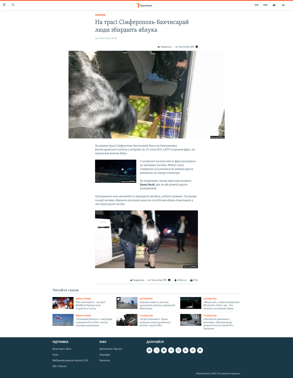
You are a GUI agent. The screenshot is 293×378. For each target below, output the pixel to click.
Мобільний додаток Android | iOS (70, 360)
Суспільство (210, 299)
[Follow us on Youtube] (164, 350)
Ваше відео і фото (61, 349)
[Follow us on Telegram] (171, 350)
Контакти (104, 360)
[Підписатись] (200, 350)
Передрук (104, 355)
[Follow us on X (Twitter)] (156, 350)
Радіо (55, 355)
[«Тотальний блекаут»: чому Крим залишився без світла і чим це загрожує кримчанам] (63, 320)
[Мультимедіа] (274, 5)
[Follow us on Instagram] (178, 350)
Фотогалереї (146, 299)
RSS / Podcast (59, 366)
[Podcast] (193, 350)
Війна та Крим (83, 299)
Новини (100, 15)
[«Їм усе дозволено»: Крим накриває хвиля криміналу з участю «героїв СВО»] (126, 320)
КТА (265, 5)
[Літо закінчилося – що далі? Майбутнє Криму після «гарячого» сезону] (63, 303)
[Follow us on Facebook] (149, 350)
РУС (257, 5)
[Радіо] (283, 5)
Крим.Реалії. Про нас (110, 349)
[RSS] (185, 350)
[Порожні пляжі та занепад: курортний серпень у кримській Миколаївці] (126, 303)
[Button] (164, 47)
